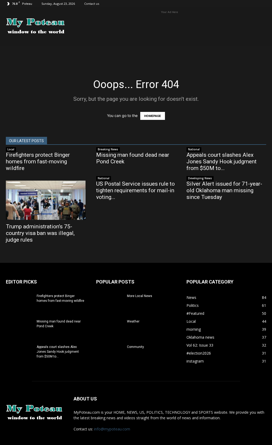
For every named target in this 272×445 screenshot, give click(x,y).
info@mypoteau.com (112, 428)
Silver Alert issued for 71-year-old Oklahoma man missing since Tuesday (224, 190)
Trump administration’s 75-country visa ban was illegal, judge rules (40, 233)
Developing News (200, 178)
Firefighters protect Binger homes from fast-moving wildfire (38, 161)
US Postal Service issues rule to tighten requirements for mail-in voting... (135, 190)
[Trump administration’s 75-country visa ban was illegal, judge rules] (46, 200)
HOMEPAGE (152, 116)
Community (135, 347)
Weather (133, 321)
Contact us (91, 4)
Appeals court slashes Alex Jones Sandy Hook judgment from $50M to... (221, 161)
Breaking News (108, 149)
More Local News (139, 296)
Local (10, 149)
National (194, 149)
